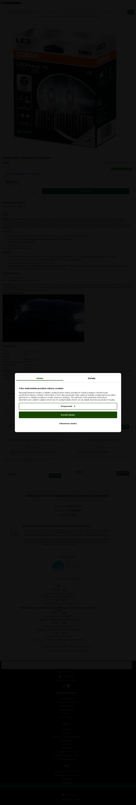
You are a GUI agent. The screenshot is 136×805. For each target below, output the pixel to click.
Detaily (91, 378)
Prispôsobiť (67, 406)
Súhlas (39, 378)
